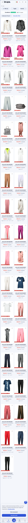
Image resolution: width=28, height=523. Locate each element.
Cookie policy (11, 509)
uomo (19, 17)
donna (8, 17)
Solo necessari (14, 512)
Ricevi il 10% (14, 25)
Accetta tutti (14, 515)
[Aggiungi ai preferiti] (12, 45)
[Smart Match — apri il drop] (14, 520)
